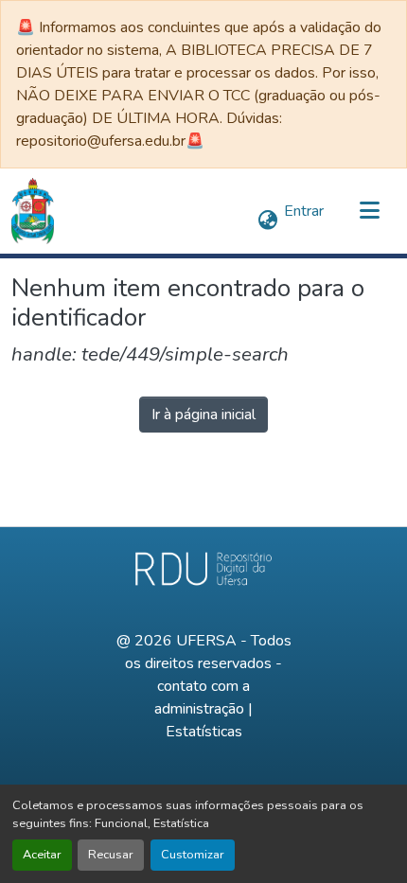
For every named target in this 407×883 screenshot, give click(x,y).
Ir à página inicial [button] (203, 414)
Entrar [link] (304, 211)
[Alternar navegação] (369, 211)
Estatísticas (204, 731)
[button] (32, 211)
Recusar (110, 854)
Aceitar (42, 854)
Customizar (192, 854)
